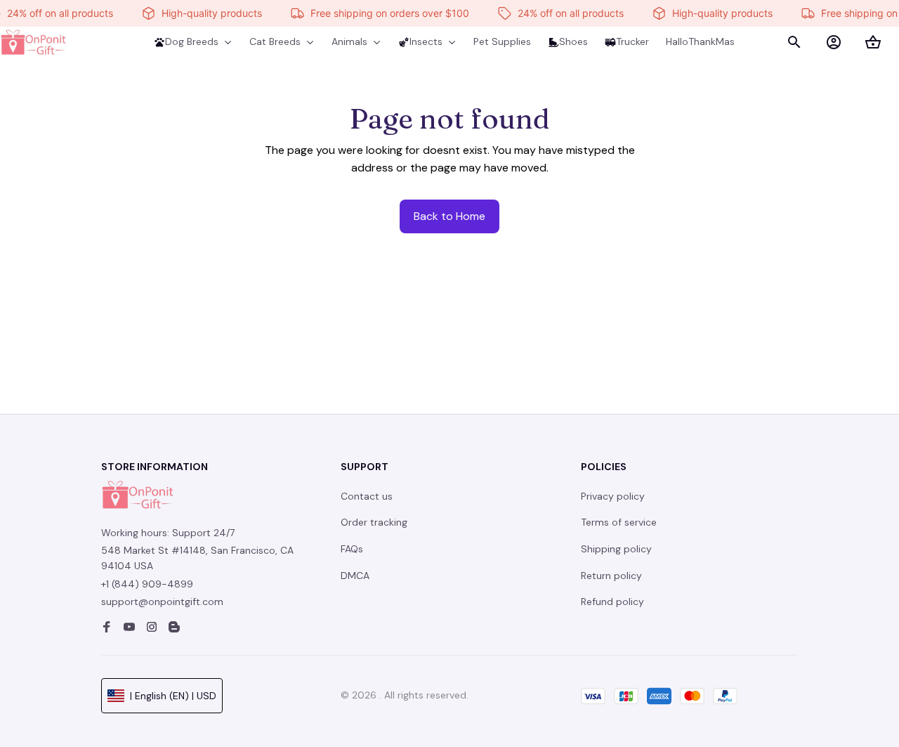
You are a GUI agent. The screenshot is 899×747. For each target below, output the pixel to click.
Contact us (367, 496)
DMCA (355, 575)
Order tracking (374, 522)
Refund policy (612, 601)
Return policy (611, 575)
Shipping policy (616, 549)
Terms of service (619, 522)
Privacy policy (613, 496)
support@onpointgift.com (162, 601)
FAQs (352, 549)
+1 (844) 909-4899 (147, 584)
